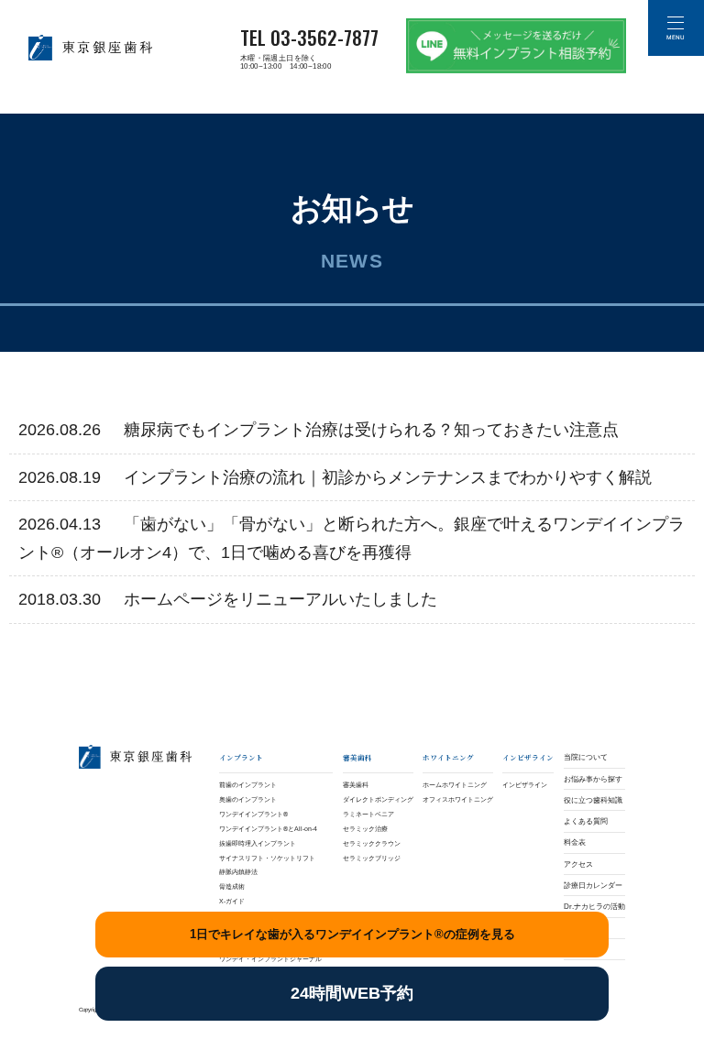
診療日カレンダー (593, 885)
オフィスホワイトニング (458, 799)
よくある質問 (586, 821)
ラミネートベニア (368, 814)
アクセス (578, 864)
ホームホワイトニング (455, 785)
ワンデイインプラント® (253, 814)
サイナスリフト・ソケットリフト (267, 858)
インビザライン (524, 785)
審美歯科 (355, 785)
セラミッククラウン (372, 843)
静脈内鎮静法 (238, 872)
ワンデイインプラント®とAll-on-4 (268, 829)
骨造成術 (232, 886)
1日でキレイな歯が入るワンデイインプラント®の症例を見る (352, 934)
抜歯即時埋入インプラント (257, 843)
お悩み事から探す (593, 779)
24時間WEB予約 (352, 993)
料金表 (575, 842)
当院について (586, 757)
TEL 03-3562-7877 (309, 37)
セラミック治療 (365, 829)
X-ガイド (232, 901)
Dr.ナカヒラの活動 (594, 906)
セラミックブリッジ (372, 858)
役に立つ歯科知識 (593, 800)
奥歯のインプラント (248, 799)
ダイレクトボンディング (378, 799)
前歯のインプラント (248, 785)
